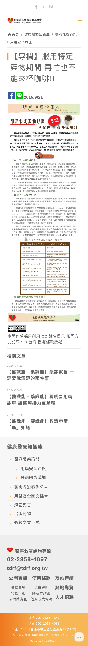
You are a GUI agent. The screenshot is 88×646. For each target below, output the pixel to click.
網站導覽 (64, 587)
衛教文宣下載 (27, 522)
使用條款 (41, 577)
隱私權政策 (41, 593)
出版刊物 (22, 514)
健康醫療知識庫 (37, 34)
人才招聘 (64, 597)
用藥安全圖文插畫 (31, 496)
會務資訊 (18, 587)
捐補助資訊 (18, 599)
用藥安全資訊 (21, 42)
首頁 (15, 34)
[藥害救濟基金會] (44, 20)
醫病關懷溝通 (33, 477)
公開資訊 (18, 577)
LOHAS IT (52, 641)
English (46, 7)
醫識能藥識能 (66, 34)
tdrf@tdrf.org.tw (27, 568)
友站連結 (64, 577)
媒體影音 (22, 505)
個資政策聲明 (41, 599)
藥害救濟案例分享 (31, 487)
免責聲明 (41, 587)
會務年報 (18, 593)
